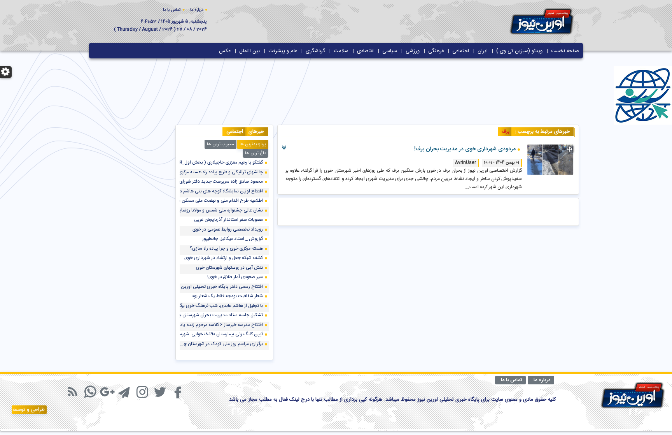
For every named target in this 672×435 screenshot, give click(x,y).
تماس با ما (172, 10)
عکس (225, 51)
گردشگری (315, 51)
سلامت (341, 51)
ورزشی (413, 51)
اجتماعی (460, 51)
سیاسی (389, 51)
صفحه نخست (565, 51)
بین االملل (249, 51)
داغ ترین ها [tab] (255, 153)
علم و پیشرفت (282, 51)
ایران (483, 51)
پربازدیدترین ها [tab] (253, 144)
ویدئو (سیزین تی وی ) (519, 51)
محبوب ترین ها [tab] (220, 144)
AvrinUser (465, 162)
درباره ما (196, 10)
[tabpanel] (224, 256)
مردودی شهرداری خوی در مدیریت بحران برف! (465, 149)
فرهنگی (436, 51)
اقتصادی (365, 51)
